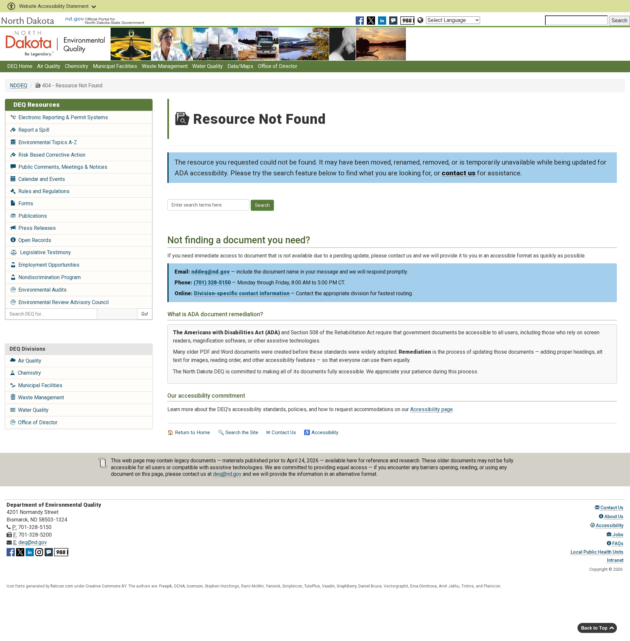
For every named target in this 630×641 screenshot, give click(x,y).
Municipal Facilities (115, 66)
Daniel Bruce (370, 586)
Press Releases (36, 228)
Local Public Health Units (596, 552)
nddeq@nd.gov (211, 272)
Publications (31, 216)
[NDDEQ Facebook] (361, 20)
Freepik (165, 586)
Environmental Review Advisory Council (62, 302)
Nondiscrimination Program (48, 277)
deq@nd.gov (227, 474)
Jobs (617, 534)
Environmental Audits (41, 290)
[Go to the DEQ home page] (55, 43)
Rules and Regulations (43, 191)
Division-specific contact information (241, 293)
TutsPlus (312, 586)
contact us (458, 173)
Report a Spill (32, 130)
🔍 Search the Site (238, 432)
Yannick (273, 586)
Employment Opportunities (47, 265)
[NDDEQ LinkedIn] (383, 20)
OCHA (179, 586)
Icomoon (195, 586)
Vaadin (328, 586)
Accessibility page (431, 409)
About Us (613, 516)
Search (262, 205)
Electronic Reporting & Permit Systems (62, 117)
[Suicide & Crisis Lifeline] (408, 20)
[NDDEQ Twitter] (372, 20)
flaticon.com (62, 586)
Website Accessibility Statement (54, 6)
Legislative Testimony (44, 252)
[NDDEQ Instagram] (39, 551)
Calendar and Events (40, 179)
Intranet (614, 560)
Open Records (33, 240)
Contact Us (611, 507)
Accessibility (609, 525)
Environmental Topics (46, 142)
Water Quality (207, 66)
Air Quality (48, 66)
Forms (24, 203)
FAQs (617, 543)
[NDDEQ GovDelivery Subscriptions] (394, 20)
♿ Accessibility (321, 432)
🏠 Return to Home (188, 432)
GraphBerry (346, 586)
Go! (144, 314)
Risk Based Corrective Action (50, 155)
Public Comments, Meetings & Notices (61, 167)
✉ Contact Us (281, 432)
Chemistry (76, 66)
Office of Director (277, 66)
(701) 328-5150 (212, 282)
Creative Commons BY (106, 586)
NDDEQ (18, 85)
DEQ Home (19, 66)
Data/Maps (240, 66)
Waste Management (165, 66)
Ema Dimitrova (423, 586)
